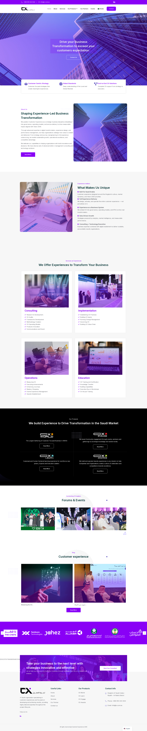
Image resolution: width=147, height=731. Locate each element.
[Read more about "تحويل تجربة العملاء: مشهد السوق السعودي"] (100, 583)
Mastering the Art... (27, 605)
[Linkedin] (114, 2)
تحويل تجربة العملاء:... (80, 605)
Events (93, 9)
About (55, 9)
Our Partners (84, 9)
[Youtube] (21, 716)
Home (49, 9)
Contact (111, 9)
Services (62, 9)
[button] (2, 633)
